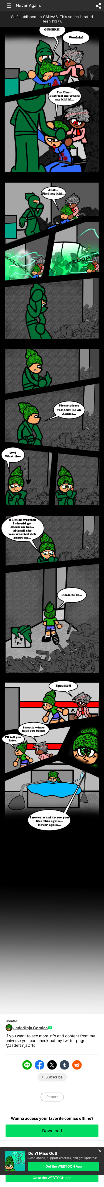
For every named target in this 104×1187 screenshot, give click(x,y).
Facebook (39, 1065)
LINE (27, 1065)
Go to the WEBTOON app (52, 1178)
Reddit (77, 1065)
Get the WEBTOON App (63, 1166)
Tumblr (64, 1065)
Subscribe (54, 1077)
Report (52, 1097)
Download (52, 1130)
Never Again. (28, 5)
